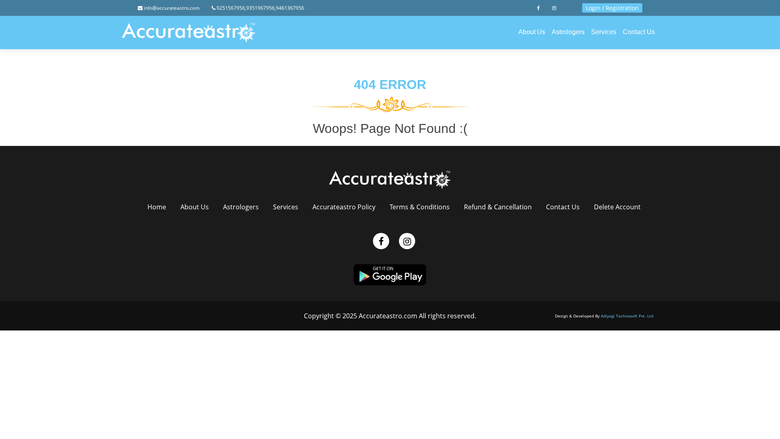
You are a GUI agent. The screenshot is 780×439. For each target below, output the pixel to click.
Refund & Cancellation (498, 206)
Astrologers (568, 31)
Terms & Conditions (420, 206)
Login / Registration (612, 8)
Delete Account (617, 206)
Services (603, 31)
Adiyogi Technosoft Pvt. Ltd (627, 316)
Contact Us (639, 31)
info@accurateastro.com (171, 7)
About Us (531, 31)
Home (156, 206)
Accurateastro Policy (343, 206)
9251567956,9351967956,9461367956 (259, 7)
